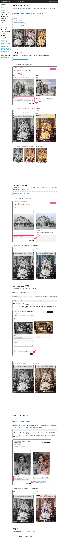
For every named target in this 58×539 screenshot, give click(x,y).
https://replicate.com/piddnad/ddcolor (20, 59)
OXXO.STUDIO (30, 536)
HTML (33, 1)
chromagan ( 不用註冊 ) (19, 22)
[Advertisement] (34, 174)
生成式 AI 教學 (4, 4)
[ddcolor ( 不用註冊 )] (25, 52)
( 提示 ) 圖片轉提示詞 (5, 51)
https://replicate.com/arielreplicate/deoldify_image (23, 421)
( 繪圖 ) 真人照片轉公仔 (5, 48)
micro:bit (19, 1)
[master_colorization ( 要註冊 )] (31, 286)
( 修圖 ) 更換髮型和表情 (5, 45)
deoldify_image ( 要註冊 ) (19, 25)
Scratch (14, 1)
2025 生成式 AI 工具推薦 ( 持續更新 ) (27, 13)
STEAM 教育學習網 (5, 1)
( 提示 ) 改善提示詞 (4, 52)
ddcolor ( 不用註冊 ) (18, 20)
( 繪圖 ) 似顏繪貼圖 (4, 46)
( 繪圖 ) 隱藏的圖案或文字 (6, 49)
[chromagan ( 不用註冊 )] (27, 185)
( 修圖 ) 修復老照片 (4, 41)
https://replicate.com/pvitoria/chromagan (21, 193)
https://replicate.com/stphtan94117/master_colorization (24, 292)
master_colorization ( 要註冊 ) (20, 23)
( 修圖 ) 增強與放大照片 (5, 43)
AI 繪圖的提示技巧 (39, 13)
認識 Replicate (3, 38)
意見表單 (28, 531)
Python (23, 1)
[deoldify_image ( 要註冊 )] (28, 415)
